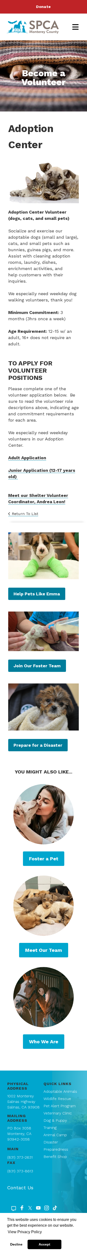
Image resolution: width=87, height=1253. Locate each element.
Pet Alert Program (60, 1106)
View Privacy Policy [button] (25, 1232)
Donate (43, 6)
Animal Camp (55, 1135)
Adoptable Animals (60, 1091)
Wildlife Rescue (57, 1098)
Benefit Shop (55, 1156)
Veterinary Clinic (58, 1113)
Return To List (25, 513)
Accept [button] (44, 1244)
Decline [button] (16, 1244)
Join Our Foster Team (37, 665)
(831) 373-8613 (20, 1171)
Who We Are (43, 1041)
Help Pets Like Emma (37, 593)
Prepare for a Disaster (38, 745)
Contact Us (20, 1187)
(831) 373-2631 (20, 1157)
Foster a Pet (43, 859)
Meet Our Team (43, 950)
